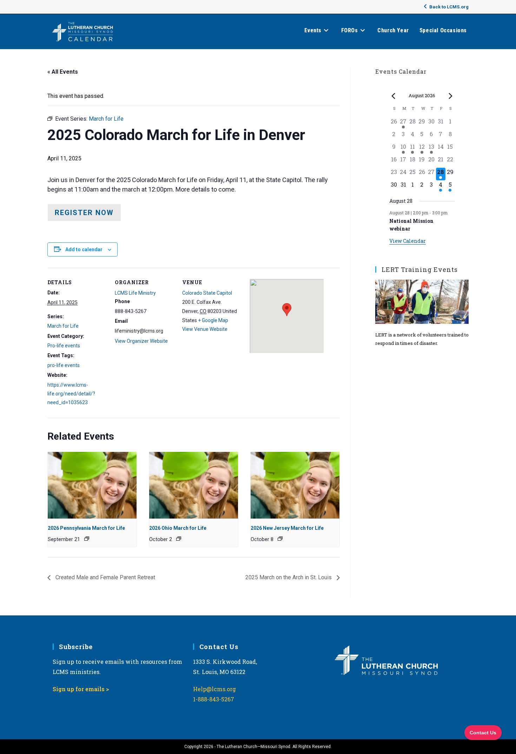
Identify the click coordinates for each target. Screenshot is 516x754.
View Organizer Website (141, 341)
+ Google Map (213, 320)
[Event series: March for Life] (86, 538)
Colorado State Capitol (207, 293)
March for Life (63, 326)
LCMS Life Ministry (135, 293)
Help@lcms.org (214, 689)
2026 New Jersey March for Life (287, 528)
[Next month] (450, 96)
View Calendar (407, 241)
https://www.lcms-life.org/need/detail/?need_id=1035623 (71, 393)
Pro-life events (63, 345)
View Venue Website (204, 329)
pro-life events (63, 365)
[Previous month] (393, 96)
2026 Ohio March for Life (177, 528)
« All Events (62, 71)
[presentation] (92, 485)
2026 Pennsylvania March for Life (86, 528)
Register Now (84, 212)
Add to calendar (83, 249)
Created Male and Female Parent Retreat (104, 577)
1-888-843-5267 (213, 699)
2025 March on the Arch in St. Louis (289, 577)
